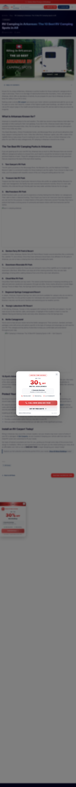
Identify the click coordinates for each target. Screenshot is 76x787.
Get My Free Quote (36, 409)
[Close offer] (56, 374)
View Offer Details (25, 413)
